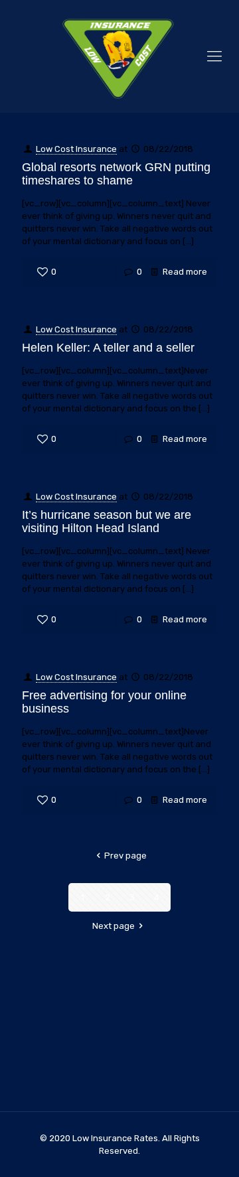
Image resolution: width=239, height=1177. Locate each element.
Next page (113, 926)
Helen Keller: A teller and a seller (108, 347)
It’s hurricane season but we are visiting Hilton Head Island (106, 521)
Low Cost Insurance (76, 149)
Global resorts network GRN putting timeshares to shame (116, 174)
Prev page (125, 856)
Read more (185, 272)
